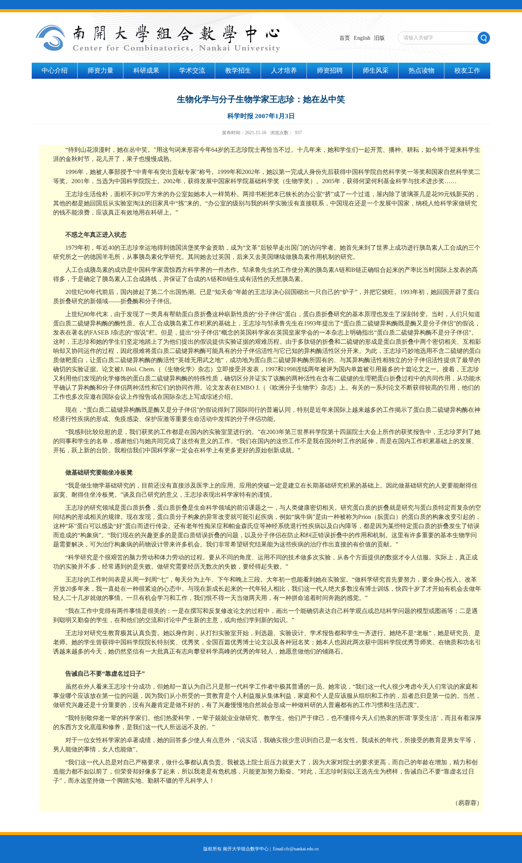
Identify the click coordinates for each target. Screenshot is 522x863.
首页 (344, 38)
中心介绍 (55, 70)
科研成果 (146, 70)
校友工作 (467, 70)
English (362, 38)
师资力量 (100, 70)
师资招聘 (330, 70)
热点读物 (421, 70)
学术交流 (192, 70)
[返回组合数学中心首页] (158, 26)
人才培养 (284, 70)
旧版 (379, 38)
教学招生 (238, 70)
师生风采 (376, 70)
